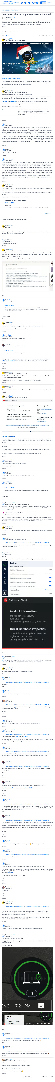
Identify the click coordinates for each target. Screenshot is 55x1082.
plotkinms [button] (7, 149)
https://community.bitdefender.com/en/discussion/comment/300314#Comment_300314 (23, 777)
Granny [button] (6, 123)
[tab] (4, 32)
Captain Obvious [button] (8, 17)
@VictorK (4, 662)
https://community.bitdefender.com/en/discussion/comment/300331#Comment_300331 (27, 834)
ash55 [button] (6, 299)
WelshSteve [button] (7, 239)
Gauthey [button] (7, 39)
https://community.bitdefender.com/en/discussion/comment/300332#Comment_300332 (27, 851)
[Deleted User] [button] (8, 893)
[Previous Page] (46, 36)
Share (4, 27)
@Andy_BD (4, 78)
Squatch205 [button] (7, 158)
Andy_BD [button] (6, 202)
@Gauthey (10, 903)
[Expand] (27, 211)
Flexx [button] (6, 344)
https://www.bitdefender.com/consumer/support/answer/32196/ (17, 818)
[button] (3, 18)
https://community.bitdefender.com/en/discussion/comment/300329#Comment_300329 (27, 885)
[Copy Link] (12, 19)
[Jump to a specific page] (52, 36)
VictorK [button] (6, 457)
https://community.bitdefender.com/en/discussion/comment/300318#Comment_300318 (27, 797)
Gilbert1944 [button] (7, 955)
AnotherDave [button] (8, 498)
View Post (47, 213)
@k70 (16, 758)
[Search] (39, 2)
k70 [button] (6, 698)
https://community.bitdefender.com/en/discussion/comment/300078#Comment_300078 (27, 1069)
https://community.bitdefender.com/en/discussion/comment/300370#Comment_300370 (27, 937)
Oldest (7, 36)
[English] (8, 2)
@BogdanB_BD (11, 78)
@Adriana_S (18, 78)
